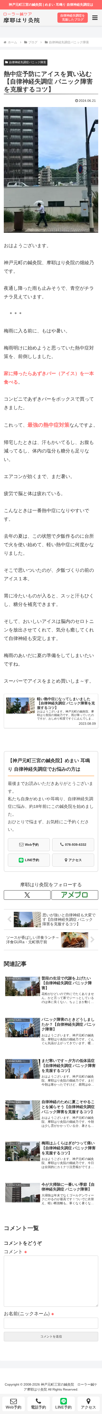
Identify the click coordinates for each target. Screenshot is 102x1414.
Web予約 (32, 844)
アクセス (75, 860)
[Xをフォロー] (27, 895)
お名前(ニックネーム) (29, 1313)
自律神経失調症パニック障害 (27, 62)
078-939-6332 (75, 844)
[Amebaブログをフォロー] (74, 895)
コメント (15, 1251)
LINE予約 (32, 860)
